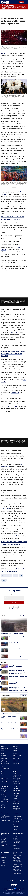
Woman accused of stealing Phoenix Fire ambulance (10, 729)
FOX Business (11, 26)
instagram (10, 881)
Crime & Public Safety (6, 752)
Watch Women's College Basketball (17, 870)
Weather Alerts (16, 756)
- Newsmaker (16, 779)
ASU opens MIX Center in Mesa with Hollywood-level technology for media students (17, 656)
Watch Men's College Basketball (17, 867)
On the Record (16, 803)
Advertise (15, 815)
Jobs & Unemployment (4, 777)
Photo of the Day (17, 847)
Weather (15, 746)
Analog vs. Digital (16, 790)
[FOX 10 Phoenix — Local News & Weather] (5, 2)
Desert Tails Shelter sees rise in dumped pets (9, 735)
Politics (15, 772)
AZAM (2, 750)
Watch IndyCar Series (17, 864)
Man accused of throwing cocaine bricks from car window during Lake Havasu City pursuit (17, 672)
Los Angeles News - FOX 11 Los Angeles (5, 815)
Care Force (3, 790)
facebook (5, 881)
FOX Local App (4, 844)
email (20, 881)
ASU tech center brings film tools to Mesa (10, 722)
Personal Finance (5, 779)
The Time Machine (17, 805)
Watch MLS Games (17, 873)
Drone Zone (3, 796)
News (15, 576)
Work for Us (15, 829)
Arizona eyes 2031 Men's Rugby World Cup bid (13, 633)
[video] (14, 704)
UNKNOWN (15, 806)
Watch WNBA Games (17, 872)
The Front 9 (15, 798)
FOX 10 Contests (16, 835)
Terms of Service (15, 610)
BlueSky (3, 863)
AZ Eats (14, 791)
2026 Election (16, 773)
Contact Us (15, 818)
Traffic (2, 766)
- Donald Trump (16, 783)
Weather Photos (16, 760)
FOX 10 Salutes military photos (16, 842)
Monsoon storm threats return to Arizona (18, 636)
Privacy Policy (15, 608)
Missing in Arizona (5, 801)
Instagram (3, 857)
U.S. (21, 576)
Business (3, 773)
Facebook (3, 859)
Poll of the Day (4, 761)
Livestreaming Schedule (4, 842)
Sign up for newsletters (15, 839)
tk (15, 881)
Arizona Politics (16, 778)
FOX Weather (16, 763)
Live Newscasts (4, 836)
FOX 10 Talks (16, 796)
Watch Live (21, 2)
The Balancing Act (17, 793)
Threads (3, 862)
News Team (15, 824)
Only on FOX (4, 786)
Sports (2, 765)
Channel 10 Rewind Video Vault (5, 792)
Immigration (3, 755)
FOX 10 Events (16, 836)
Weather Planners (17, 755)
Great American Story (17, 800)
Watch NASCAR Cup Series (17, 862)
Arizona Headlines (5, 748)
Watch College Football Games (16, 858)
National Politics (16, 781)
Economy (3, 775)
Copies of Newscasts (17, 819)
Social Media (5, 852)
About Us (16, 813)
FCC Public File (16, 823)
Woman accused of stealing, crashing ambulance (17, 649)
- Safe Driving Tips (5, 768)
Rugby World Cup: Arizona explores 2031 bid (13, 713)
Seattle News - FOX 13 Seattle (5, 821)
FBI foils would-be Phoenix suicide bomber (16, 643)
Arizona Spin (4, 788)
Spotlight (3, 807)
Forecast (15, 748)
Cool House (3, 794)
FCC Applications (16, 821)
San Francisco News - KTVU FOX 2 (6, 818)
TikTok (2, 855)
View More (23, 616)
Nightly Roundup (4, 760)
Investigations (4, 798)
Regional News (5, 813)
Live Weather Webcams (4, 839)
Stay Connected (18, 833)
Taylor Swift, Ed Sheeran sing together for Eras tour (13, 46)
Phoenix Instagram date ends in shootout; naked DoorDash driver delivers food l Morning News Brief (18, 689)
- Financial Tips (4, 781)
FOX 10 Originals (15, 787)
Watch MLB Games (17, 860)
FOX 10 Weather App (5, 845)
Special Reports (4, 805)
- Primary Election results (17, 776)
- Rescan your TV (16, 828)
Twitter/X (3, 860)
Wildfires (15, 753)
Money (3, 772)
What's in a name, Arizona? (17, 809)
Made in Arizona (4, 799)
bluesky (18, 881)
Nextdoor (3, 865)
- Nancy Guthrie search (4, 803)
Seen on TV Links (5, 763)
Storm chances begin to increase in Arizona (8, 717)
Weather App (16, 758)
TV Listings (15, 826)
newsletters (23, 881)
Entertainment (17, 26)
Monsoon (15, 750)
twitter (7, 881)
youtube (13, 881)
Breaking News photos (16, 844)
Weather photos (16, 848)
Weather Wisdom (17, 761)
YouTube (3, 854)
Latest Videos (5, 695)
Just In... (3, 616)
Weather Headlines (17, 752)
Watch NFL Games (17, 855)
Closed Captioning (17, 816)
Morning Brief (4, 758)
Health (2, 753)
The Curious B (16, 795)
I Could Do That (16, 801)
